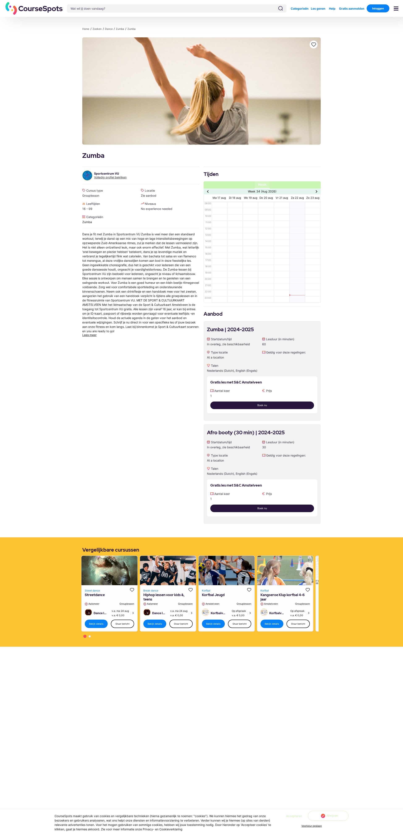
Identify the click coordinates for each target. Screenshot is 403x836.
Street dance (92, 590)
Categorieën (300, 8)
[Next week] (316, 191)
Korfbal (206, 590)
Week (262, 185)
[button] (34, 8)
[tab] (85, 636)
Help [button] (332, 8)
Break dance (150, 590)
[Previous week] (208, 191)
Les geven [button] (318, 8)
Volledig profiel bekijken (110, 177)
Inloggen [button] (378, 8)
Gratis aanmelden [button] (351, 8)
